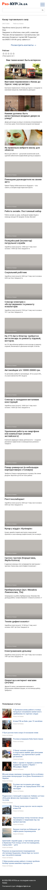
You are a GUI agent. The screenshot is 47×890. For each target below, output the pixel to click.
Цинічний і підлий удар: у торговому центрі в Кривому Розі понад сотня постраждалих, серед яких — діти (21, 843)
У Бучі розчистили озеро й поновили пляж (20, 733)
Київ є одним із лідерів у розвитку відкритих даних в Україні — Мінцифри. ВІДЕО (27, 765)
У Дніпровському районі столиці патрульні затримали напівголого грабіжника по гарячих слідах (27, 712)
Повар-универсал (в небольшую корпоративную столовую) (21, 468)
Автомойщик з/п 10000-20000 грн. (22, 370)
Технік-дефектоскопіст (17, 621)
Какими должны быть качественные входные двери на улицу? (22, 116)
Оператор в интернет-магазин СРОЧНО (20, 681)
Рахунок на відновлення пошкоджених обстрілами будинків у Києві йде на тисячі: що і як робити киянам (20, 853)
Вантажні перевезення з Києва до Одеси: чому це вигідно (22, 82)
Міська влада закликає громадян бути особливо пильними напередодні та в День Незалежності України (22, 776)
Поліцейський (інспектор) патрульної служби (18, 241)
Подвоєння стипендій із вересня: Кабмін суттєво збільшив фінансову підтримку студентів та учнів (23, 798)
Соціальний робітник (16, 272)
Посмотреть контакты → (23, 45)
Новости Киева (18, 716)
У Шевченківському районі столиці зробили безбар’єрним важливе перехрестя (21, 862)
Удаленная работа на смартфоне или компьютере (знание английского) (22, 433)
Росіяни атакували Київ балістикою (28, 739)
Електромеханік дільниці (18, 651)
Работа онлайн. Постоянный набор (23, 211)
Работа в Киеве (18, 23)
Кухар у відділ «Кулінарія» (19, 528)
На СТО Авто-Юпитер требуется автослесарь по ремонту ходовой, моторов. (23, 338)
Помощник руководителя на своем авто (23, 180)
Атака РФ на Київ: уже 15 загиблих (27, 721)
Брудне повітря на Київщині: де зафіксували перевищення (26, 830)
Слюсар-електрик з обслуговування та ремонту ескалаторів (19, 304)
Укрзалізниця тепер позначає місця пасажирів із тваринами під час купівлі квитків (28, 820)
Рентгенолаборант (15, 499)
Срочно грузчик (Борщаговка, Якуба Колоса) (20, 559)
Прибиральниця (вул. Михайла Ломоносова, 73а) (21, 590)
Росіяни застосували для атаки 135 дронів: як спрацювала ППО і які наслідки (28, 786)
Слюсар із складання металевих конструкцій (22, 400)
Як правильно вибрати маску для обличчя (22, 148)
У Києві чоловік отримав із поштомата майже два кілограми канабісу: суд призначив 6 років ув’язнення (28, 753)
